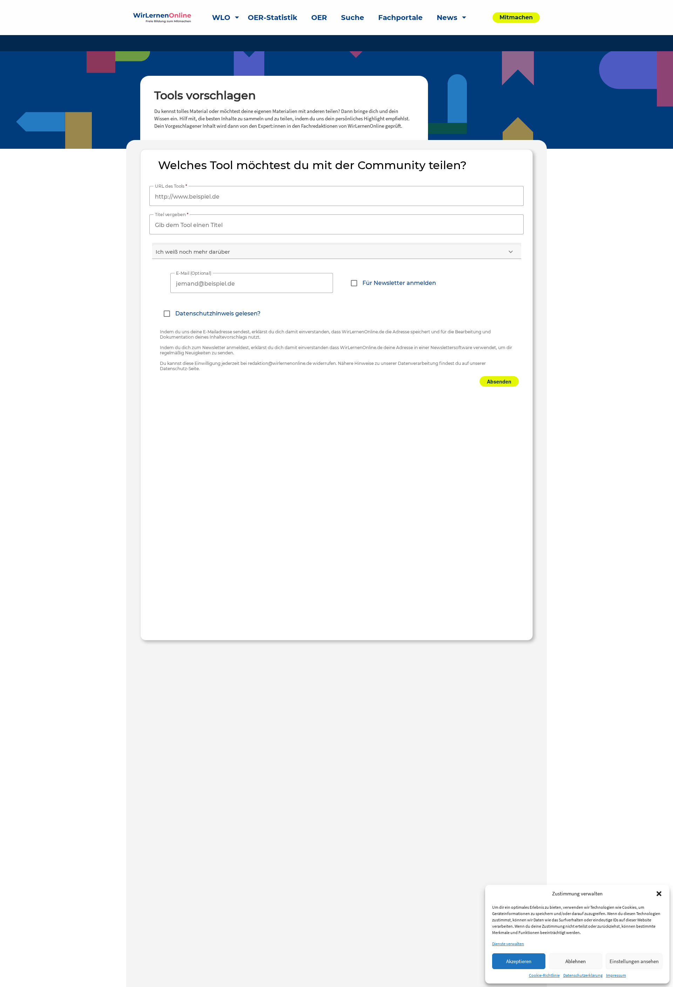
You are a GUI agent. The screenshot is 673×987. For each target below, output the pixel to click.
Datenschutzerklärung (583, 975)
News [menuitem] (447, 17)
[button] (658, 893)
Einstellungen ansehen (634, 961)
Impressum (616, 975)
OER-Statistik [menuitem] (272, 17)
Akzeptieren (518, 961)
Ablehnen (575, 961)
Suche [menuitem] (352, 17)
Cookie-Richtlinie (544, 975)
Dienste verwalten (508, 943)
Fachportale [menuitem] (400, 17)
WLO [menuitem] (221, 17)
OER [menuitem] (319, 17)
